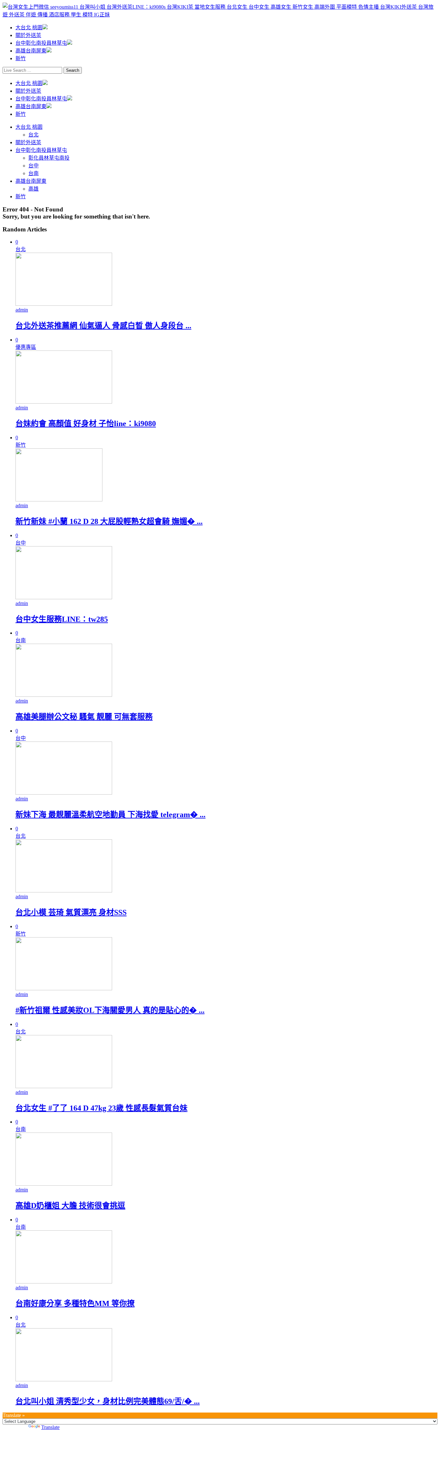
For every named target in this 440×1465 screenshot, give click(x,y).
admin (21, 310)
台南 (33, 173)
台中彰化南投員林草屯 (41, 43)
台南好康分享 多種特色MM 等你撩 (75, 1303)
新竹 (20, 58)
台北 (33, 134)
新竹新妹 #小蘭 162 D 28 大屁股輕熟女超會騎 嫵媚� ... (109, 521)
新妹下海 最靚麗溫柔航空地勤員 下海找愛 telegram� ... (110, 814)
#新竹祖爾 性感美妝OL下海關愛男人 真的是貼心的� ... (110, 1010)
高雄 (33, 188)
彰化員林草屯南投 (49, 158)
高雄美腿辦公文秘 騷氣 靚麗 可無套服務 (84, 717)
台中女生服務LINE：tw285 (61, 619)
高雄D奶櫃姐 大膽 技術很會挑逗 (70, 1205)
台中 (33, 165)
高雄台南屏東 (30, 50)
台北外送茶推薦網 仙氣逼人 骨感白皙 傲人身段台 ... (103, 326)
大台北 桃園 (29, 27)
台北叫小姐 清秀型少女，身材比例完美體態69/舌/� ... (107, 1401)
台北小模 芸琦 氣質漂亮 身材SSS (71, 912)
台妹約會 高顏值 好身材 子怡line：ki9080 (85, 423)
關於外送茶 (28, 35)
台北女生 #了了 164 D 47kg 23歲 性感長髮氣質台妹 (101, 1108)
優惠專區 (25, 347)
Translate (50, 1427)
